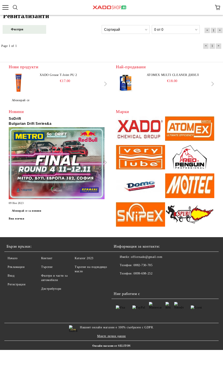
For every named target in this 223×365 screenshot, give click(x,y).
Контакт (46, 258)
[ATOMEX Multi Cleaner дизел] (125, 83)
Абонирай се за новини (26, 210)
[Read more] (57, 163)
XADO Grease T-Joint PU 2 (58, 75)
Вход (11, 275)
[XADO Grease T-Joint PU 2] (18, 83)
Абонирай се (21, 100)
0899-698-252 (142, 273)
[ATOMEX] (189, 129)
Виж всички (16, 218)
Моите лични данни (111, 336)
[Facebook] (119, 282)
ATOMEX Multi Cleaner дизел (173, 75)
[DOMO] (140, 186)
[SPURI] (189, 215)
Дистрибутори (51, 288)
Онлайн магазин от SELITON (111, 345)
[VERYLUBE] (140, 158)
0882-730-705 (142, 265)
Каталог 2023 (84, 258)
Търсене (47, 267)
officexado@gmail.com (146, 257)
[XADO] (140, 129)
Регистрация (16, 284)
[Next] (104, 84)
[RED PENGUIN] (189, 158)
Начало (12, 258)
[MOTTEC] (189, 186)
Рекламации (16, 267)
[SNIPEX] (140, 215)
